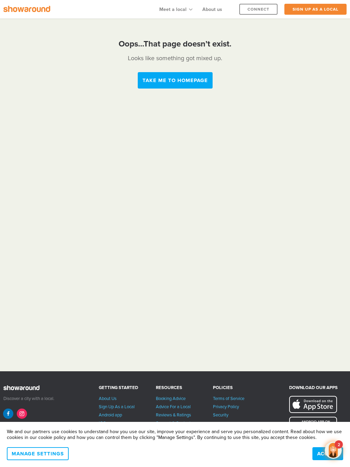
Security (220, 415)
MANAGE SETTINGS (38, 454)
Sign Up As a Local (117, 407)
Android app (110, 415)
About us (212, 9)
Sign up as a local (315, 9)
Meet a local (173, 9)
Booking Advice (171, 398)
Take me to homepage (175, 80)
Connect (258, 9)
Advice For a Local (173, 407)
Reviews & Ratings (173, 415)
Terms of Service (228, 398)
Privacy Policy (226, 407)
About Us (108, 398)
